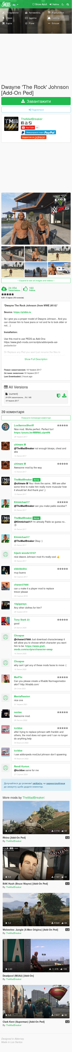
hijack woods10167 (25, 553)
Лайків (32, 290)
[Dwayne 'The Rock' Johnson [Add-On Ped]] (36, 218)
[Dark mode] (62, 4)
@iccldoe (19, 770)
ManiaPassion (22, 696)
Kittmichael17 (22, 502)
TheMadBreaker (31, 119)
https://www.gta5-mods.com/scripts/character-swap (33, 647)
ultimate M (20, 444)
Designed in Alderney (12, 1038)
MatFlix (18, 677)
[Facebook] (22, 122)
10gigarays (20, 603)
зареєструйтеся (55, 783)
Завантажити (38, 101)
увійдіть (37, 783)
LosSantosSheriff (24, 425)
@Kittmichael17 (23, 521)
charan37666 (21, 584)
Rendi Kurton (21, 766)
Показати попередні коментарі (36, 417)
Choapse (19, 635)
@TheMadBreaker (24, 448)
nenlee (18, 712)
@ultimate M (21, 483)
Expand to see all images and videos (36, 280)
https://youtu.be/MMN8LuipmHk (32, 432)
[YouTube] (26, 122)
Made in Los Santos (11, 1042)
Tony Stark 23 (22, 619)
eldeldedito (20, 568)
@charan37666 (22, 639)
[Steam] (30, 122)
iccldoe (18, 728)
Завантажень (14, 290)
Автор (36, 479)
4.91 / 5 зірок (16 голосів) (12, 298)
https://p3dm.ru (22, 312)
